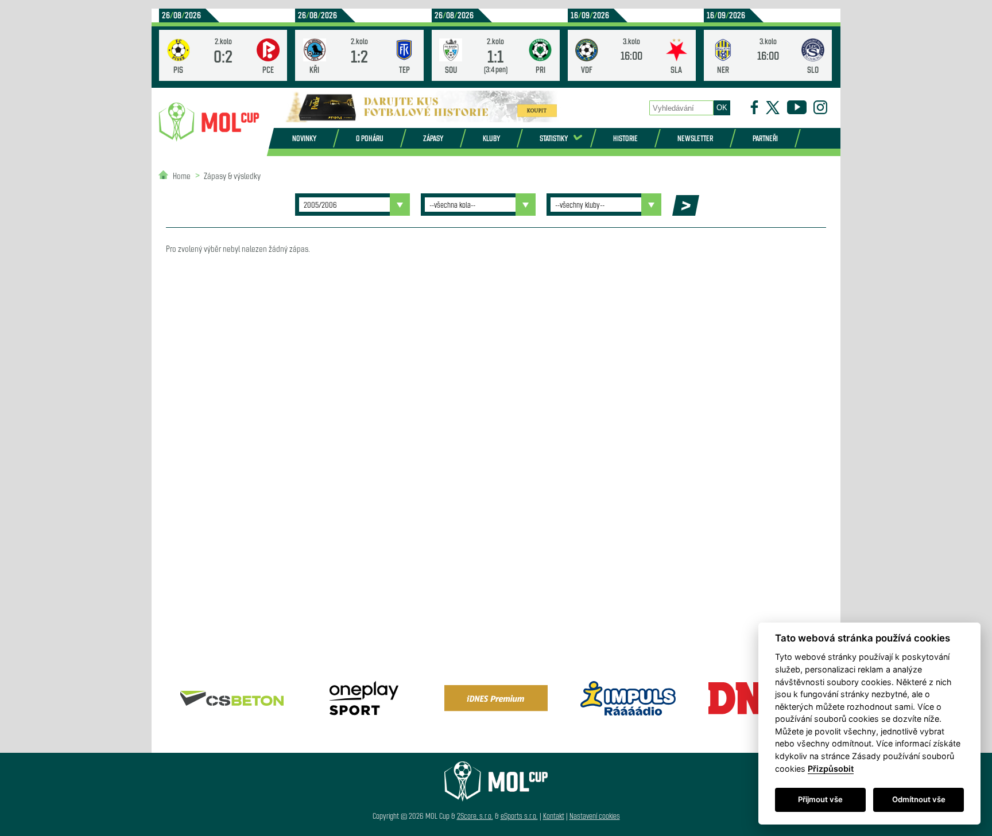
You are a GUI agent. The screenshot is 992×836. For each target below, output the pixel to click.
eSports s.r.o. (519, 816)
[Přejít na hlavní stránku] (209, 122)
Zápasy (433, 138)
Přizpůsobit (831, 768)
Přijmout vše (820, 799)
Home (182, 175)
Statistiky (554, 138)
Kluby (491, 138)
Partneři (765, 138)
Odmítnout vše (919, 799)
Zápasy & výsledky (232, 175)
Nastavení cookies (594, 816)
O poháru (369, 138)
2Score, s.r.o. (475, 816)
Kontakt (553, 816)
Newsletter (695, 138)
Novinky (304, 138)
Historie (625, 138)
